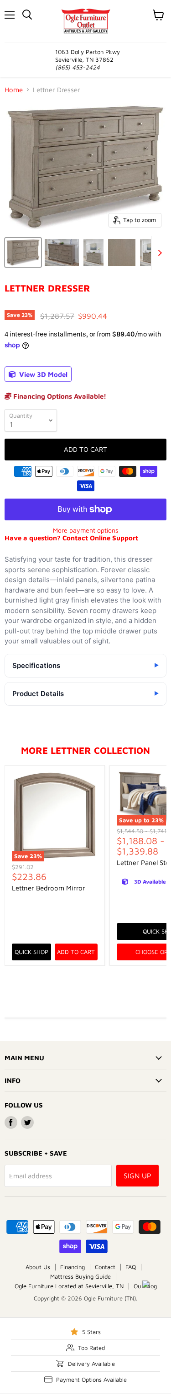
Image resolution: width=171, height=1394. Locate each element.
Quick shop (31, 951)
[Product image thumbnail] (62, 252)
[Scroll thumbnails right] (158, 253)
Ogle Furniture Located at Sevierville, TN (69, 1286)
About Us (38, 1266)
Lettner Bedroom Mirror (48, 888)
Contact (105, 1266)
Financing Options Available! (58, 396)
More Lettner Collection (85, 750)
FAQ (130, 1266)
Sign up (137, 1176)
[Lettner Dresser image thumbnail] (23, 252)
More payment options (85, 530)
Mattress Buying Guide (80, 1276)
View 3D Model (42, 374)
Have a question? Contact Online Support (71, 538)
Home (14, 90)
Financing (72, 1266)
